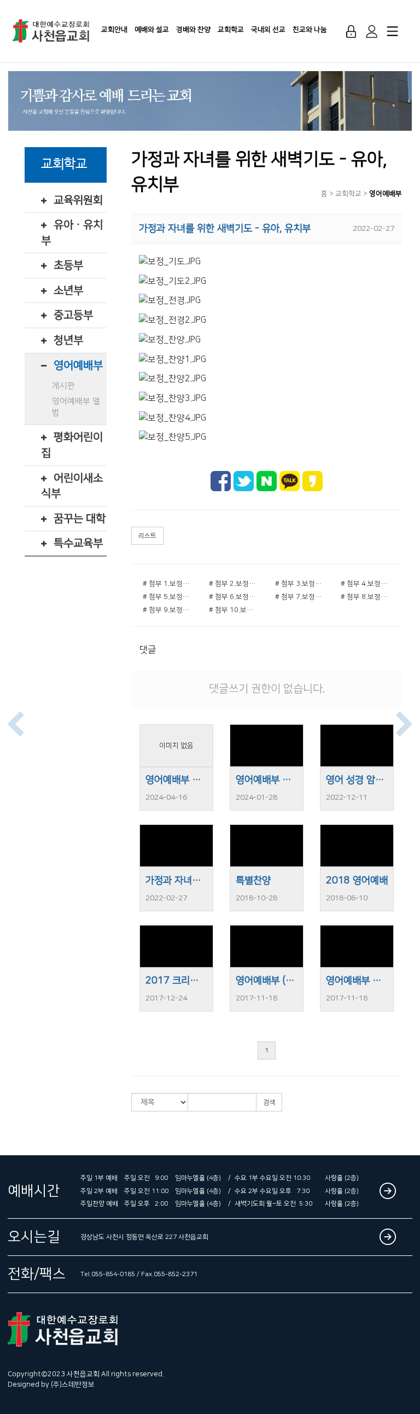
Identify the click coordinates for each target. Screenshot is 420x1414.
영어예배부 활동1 (357, 980)
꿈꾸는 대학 (80, 519)
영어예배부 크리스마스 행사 (267, 780)
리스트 (147, 535)
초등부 (68, 265)
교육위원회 (78, 200)
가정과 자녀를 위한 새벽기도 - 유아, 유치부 (176, 880)
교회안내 (114, 29)
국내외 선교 (268, 29)
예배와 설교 (152, 29)
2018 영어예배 (357, 880)
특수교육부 (78, 543)
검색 (269, 1102)
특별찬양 (253, 880)
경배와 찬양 (193, 29)
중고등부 (73, 315)
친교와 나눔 (310, 29)
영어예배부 (78, 365)
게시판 (63, 386)
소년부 (68, 290)
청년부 (68, 340)
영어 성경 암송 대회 (357, 780)
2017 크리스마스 (176, 980)
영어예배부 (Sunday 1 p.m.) (267, 980)
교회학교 (231, 29)
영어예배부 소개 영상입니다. (176, 780)
